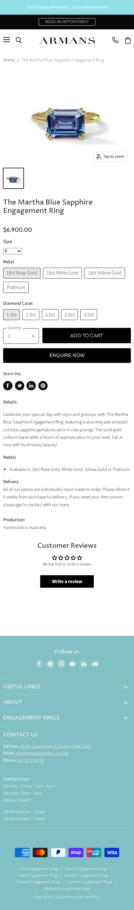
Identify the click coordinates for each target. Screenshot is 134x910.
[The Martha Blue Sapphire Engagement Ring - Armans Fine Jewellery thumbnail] (13, 178)
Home (9, 60)
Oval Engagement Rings (39, 869)
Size (7, 241)
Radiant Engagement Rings (86, 875)
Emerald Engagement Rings (38, 882)
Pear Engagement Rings (38, 875)
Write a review (67, 581)
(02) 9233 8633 (30, 760)
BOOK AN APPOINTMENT (67, 22)
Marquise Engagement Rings (67, 888)
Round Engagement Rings (86, 869)
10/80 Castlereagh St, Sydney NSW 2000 (55, 746)
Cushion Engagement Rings (89, 882)
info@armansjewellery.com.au (42, 753)
